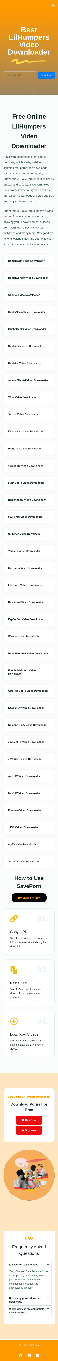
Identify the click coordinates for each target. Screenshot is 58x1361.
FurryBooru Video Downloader (26, 483)
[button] (29, 1264)
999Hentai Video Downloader (25, 517)
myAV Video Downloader (22, 844)
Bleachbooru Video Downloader (27, 499)
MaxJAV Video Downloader (24, 793)
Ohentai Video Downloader (24, 295)
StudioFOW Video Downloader (26, 708)
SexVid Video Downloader (23, 414)
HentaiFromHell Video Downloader (28, 653)
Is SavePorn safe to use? (23, 1264)
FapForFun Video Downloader (26, 619)
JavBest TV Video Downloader (26, 742)
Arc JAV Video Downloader (24, 776)
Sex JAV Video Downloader (24, 861)
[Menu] (53, 5)
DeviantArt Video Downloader (25, 602)
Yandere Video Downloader (24, 551)
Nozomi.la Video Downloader (25, 568)
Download (46, 75)
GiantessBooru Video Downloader (28, 691)
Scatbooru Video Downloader (25, 465)
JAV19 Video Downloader (23, 827)
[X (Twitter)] (29, 1355)
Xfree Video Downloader (22, 397)
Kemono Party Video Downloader (27, 725)
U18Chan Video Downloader (24, 534)
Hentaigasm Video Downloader (26, 260)
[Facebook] (20, 1355)
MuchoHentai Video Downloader (27, 329)
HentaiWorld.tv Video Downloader (28, 278)
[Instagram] (37, 1355)
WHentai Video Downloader (24, 636)
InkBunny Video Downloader (25, 585)
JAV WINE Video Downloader (25, 759)
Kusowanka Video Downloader (26, 431)
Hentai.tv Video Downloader (24, 363)
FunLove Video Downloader (24, 810)
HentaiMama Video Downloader (26, 312)
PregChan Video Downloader (25, 448)
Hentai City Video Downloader (25, 346)
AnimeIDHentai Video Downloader (28, 380)
